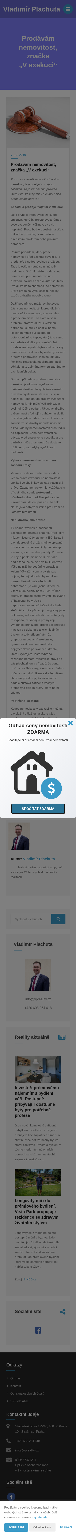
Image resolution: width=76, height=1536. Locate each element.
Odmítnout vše (42, 1527)
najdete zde (40, 1517)
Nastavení (66, 1527)
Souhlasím (16, 1527)
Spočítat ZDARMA (38, 808)
